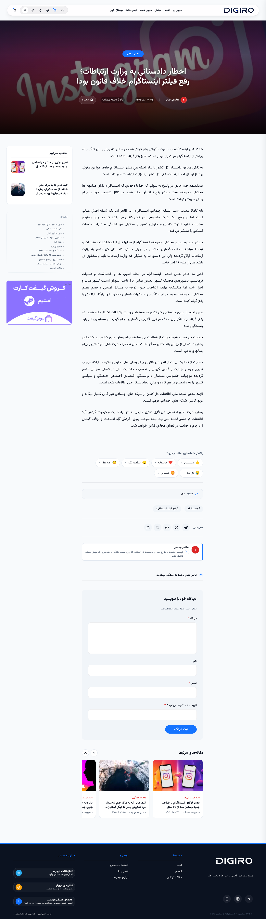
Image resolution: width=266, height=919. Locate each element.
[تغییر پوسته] (33, 10)
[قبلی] (94, 752)
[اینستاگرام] (238, 899)
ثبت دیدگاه (181, 729)
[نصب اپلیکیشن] (227, 899)
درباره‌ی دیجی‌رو (121, 877)
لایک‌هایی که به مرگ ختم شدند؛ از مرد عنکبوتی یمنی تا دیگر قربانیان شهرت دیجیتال (52, 189)
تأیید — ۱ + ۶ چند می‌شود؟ (180, 705)
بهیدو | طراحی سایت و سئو (49, 264)
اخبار (167, 10)
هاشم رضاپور (171, 100)
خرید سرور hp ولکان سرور (50, 224)
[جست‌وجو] (62, 10)
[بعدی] (85, 752)
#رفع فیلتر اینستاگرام (167, 509)
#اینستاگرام (194, 509)
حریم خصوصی (45, 914)
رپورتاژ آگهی (116, 10)
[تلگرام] (249, 899)
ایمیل (193, 683)
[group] (142, 789)
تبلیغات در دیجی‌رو (119, 865)
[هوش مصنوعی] (55, 10)
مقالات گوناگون (174, 877)
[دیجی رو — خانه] (239, 10)
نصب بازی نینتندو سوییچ (50, 259)
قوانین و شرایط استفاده (24, 914)
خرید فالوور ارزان (54, 233)
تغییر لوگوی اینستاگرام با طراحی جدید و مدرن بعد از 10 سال (50, 165)
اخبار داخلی (133, 54)
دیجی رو (177, 10)
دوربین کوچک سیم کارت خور (48, 237)
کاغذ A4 (58, 242)
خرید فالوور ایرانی (54, 229)
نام (194, 661)
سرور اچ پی (56, 246)
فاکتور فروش (56, 268)
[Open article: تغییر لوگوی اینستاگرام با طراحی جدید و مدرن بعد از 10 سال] (18, 167)
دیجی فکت (131, 10)
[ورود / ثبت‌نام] (25, 10)
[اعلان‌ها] (47, 10)
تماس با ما (123, 871)
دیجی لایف (146, 10)
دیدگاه (192, 618)
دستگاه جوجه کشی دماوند (49, 250)
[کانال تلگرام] (40, 10)
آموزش (158, 10)
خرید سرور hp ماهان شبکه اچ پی (46, 255)
